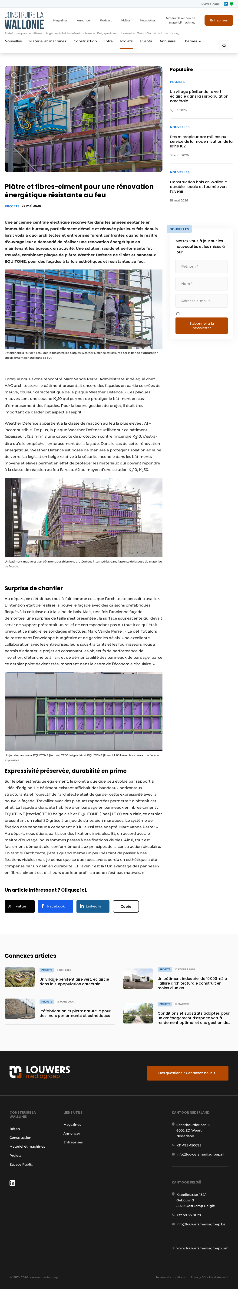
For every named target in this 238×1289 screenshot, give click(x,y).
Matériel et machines (47, 41)
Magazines (60, 20)
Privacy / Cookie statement (209, 1277)
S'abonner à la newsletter (201, 325)
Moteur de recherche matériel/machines (180, 20)
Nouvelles (13, 41)
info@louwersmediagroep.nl (200, 1154)
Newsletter (147, 20)
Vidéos (126, 20)
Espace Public (21, 1164)
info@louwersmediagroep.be (200, 1224)
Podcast (106, 20)
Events (146, 41)
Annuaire (167, 41)
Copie (126, 906)
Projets (126, 41)
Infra (108, 41)
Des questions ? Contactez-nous (185, 1073)
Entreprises (219, 20)
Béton (15, 1129)
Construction (85, 41)
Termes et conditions (170, 1277)
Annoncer (84, 20)
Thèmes (190, 41)
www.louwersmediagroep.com (202, 1248)
